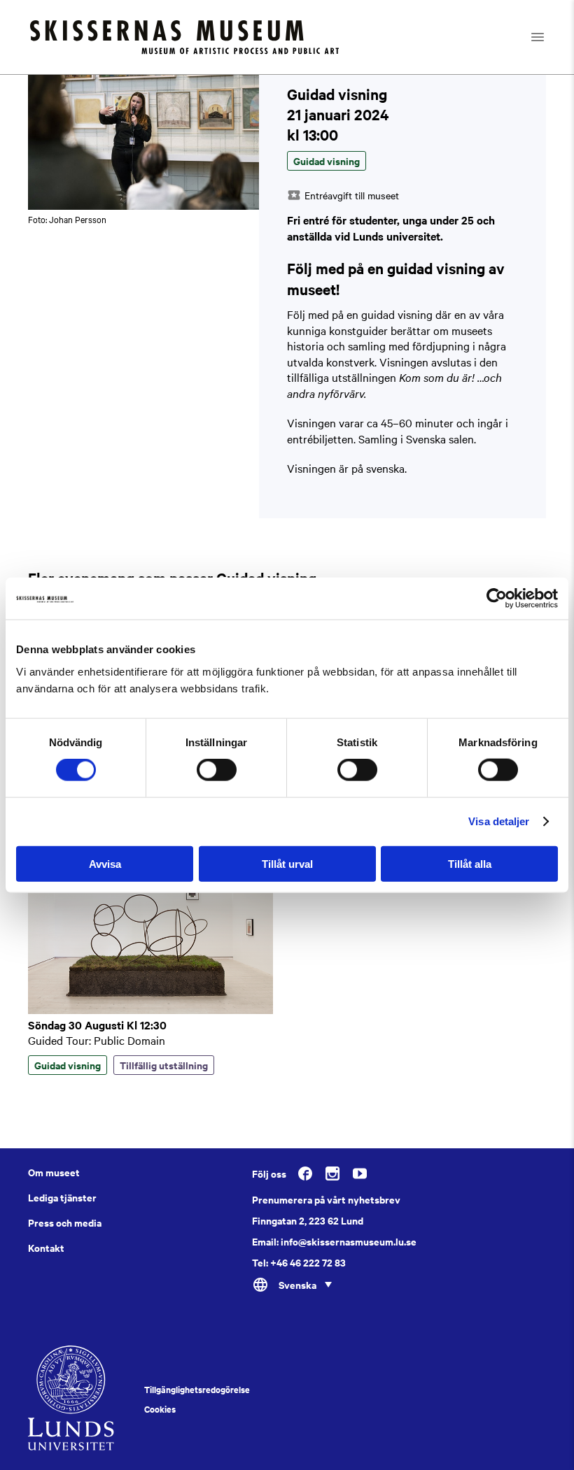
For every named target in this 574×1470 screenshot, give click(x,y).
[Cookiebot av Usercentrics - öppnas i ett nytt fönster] (496, 598)
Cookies (160, 1409)
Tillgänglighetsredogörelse (197, 1389)
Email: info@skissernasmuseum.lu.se (334, 1241)
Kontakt (46, 1248)
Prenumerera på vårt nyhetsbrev (326, 1199)
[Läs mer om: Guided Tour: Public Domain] (150, 1010)
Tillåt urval (287, 863)
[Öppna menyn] (550, 37)
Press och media (65, 1222)
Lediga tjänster (62, 1197)
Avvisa (105, 863)
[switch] (217, 770)
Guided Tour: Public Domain (96, 1040)
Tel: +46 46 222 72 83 (299, 1262)
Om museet (54, 1172)
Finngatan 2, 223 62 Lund (307, 1220)
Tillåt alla (469, 863)
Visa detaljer (498, 821)
